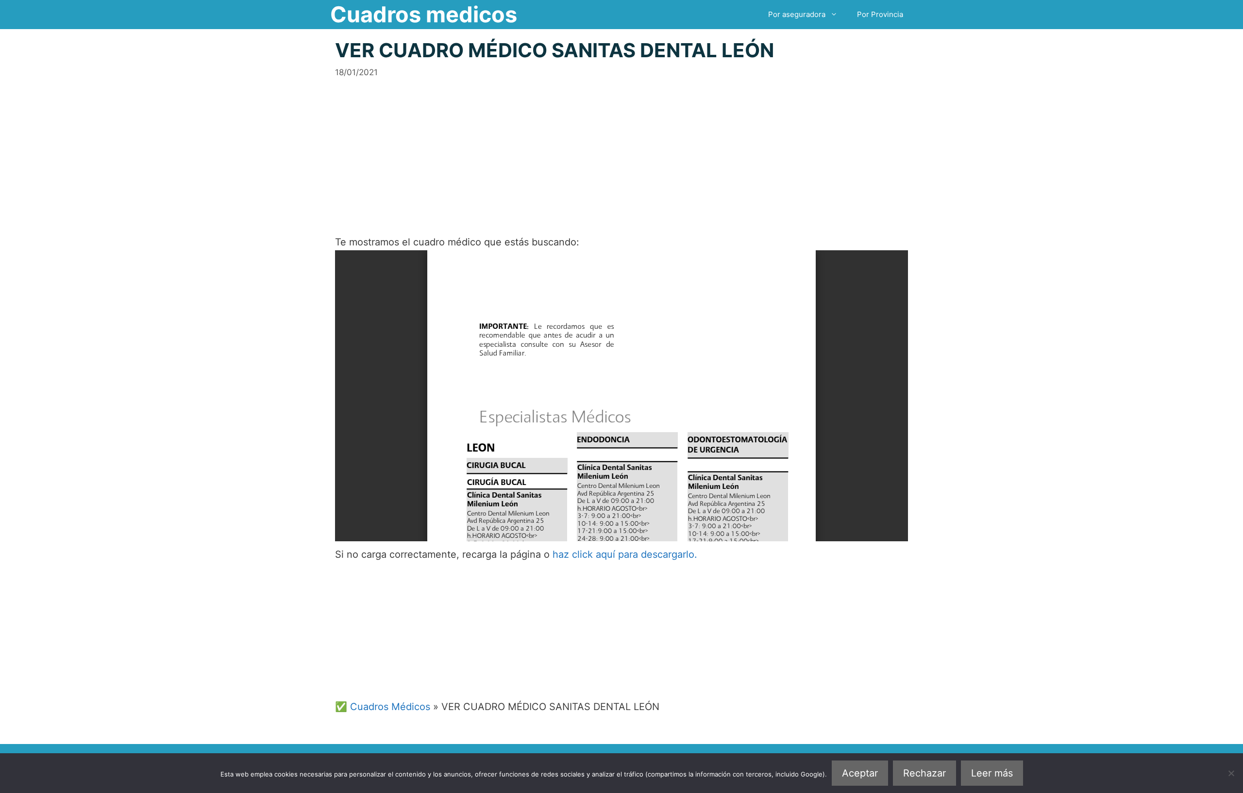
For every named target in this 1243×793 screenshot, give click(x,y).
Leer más (992, 773)
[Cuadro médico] (621, 395)
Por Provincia (880, 14)
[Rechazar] (1231, 773)
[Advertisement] (621, 146)
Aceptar (860, 773)
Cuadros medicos (423, 14)
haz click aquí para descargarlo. (625, 554)
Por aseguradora (796, 14)
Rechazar (924, 773)
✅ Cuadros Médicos (382, 706)
